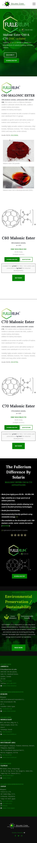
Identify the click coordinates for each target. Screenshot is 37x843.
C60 (10, 42)
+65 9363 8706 (7, 755)
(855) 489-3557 (11, 683)
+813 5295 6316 (7, 801)
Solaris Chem (6, 778)
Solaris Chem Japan (8, 808)
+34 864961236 (7, 709)
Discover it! (10, 55)
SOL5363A (14, 135)
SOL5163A (5, 526)
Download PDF (11, 60)
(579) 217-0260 (7, 681)
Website (4, 806)
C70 (15, 42)
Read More (19, 648)
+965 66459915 (7, 732)
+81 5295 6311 (7, 803)
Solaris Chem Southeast (9, 757)
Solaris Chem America (9, 686)
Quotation (26, 259)
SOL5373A (14, 362)
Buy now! (18, 278)
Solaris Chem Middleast (9, 734)
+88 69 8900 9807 (8, 776)
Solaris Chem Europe (9, 711)
